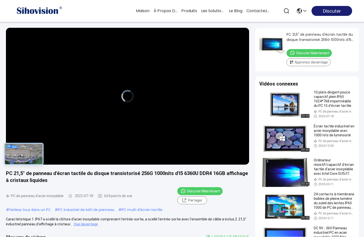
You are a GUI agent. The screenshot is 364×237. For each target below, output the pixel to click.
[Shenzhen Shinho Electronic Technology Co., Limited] (39, 10)
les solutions (213, 11)
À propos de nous (165, 11)
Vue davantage (86, 224)
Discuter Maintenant (203, 191)
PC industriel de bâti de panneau (86, 209)
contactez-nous (258, 11)
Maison (143, 11)
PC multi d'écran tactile (142, 209)
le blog (235, 11)
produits (189, 11)
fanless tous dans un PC (30, 209)
